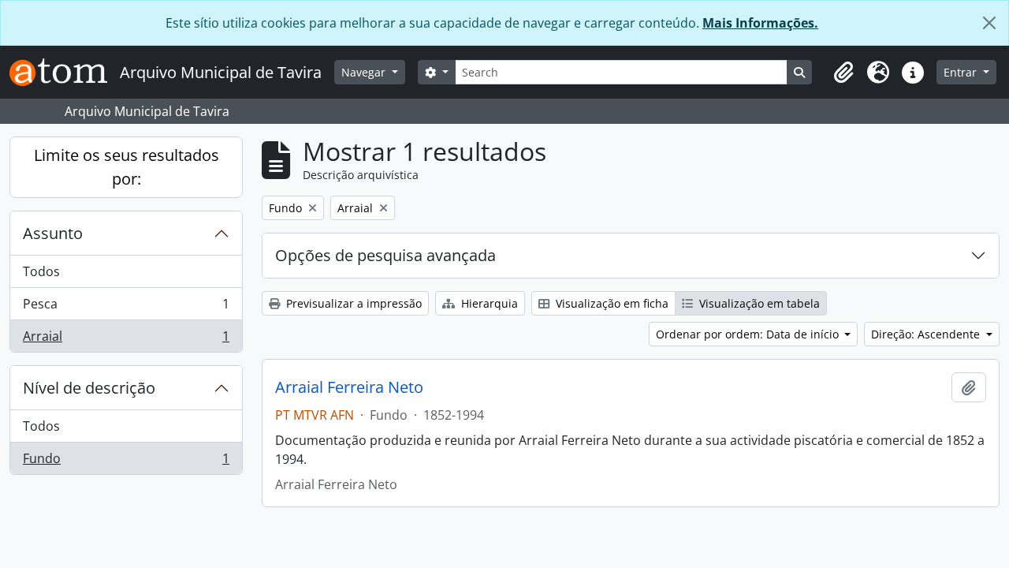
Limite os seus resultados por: (126, 166)
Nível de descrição (89, 387)
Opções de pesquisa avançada (385, 255)
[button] (843, 72)
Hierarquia (488, 303)
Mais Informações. (760, 23)
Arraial (125, 339)
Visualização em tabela (758, 303)
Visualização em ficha (610, 303)
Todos (41, 271)
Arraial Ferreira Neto (349, 387)
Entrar (962, 72)
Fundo (125, 462)
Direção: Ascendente (927, 334)
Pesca (125, 307)
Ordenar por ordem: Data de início (749, 334)
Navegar (365, 72)
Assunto (53, 233)
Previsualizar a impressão (352, 303)
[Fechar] (989, 23)
